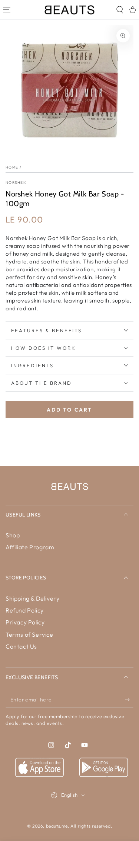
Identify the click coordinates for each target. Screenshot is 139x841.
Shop (13, 535)
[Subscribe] (129, 700)
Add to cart (69, 409)
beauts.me (57, 826)
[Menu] (6, 9)
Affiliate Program (30, 547)
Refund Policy (25, 610)
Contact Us (21, 646)
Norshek (16, 182)
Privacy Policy (25, 622)
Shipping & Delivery (32, 598)
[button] (119, 9)
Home (12, 167)
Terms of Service (29, 634)
